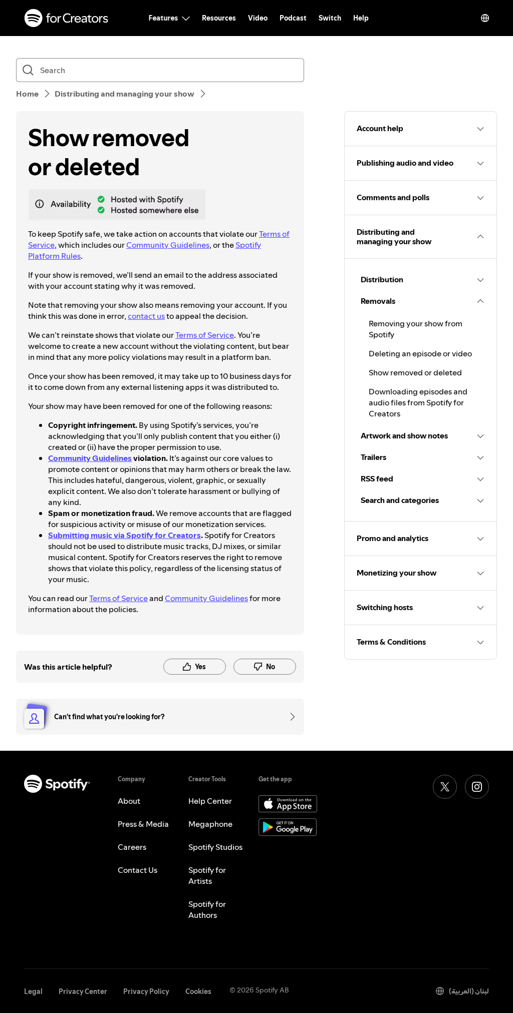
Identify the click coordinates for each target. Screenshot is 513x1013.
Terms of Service (204, 334)
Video (258, 18)
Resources (219, 18)
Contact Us (137, 869)
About (129, 800)
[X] (445, 787)
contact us (146, 315)
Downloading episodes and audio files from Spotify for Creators (418, 402)
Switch (330, 18)
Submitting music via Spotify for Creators (124, 535)
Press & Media (143, 823)
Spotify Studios (215, 846)
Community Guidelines (167, 244)
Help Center (210, 800)
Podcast (293, 18)
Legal (33, 991)
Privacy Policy (146, 991)
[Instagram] (477, 787)
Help (361, 18)
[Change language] (485, 18)
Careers (132, 846)
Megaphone (210, 823)
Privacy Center (83, 991)
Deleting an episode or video (420, 353)
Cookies (198, 991)
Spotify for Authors (207, 909)
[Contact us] (289, 717)
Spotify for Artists (207, 875)
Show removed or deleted (415, 372)
